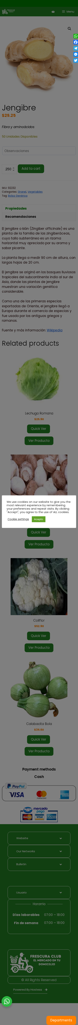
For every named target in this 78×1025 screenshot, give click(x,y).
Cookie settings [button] (18, 519)
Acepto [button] (38, 519)
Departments (61, 1020)
